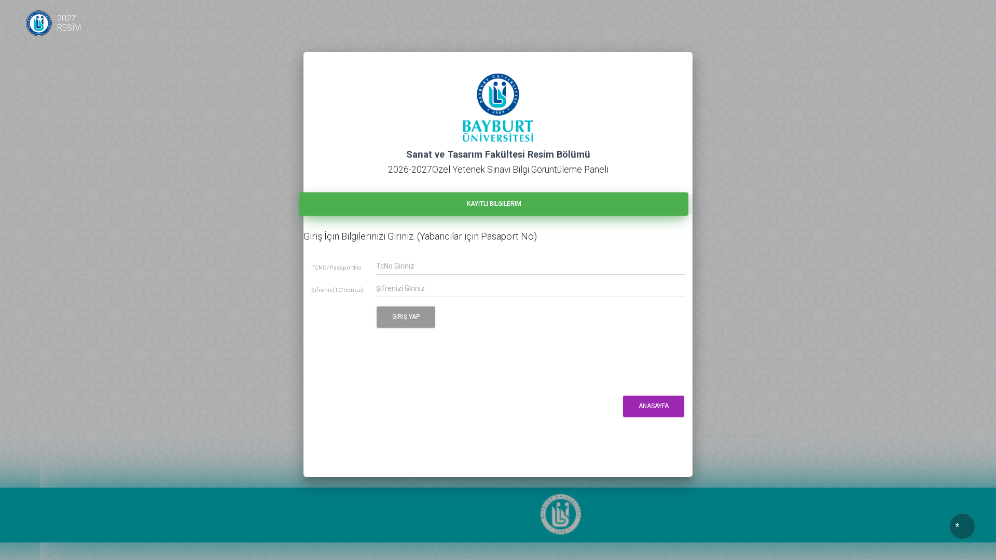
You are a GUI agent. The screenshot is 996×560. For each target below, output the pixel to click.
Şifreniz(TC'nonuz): (338, 290)
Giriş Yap (406, 316)
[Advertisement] (492, 445)
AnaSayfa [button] (654, 406)
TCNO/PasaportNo (336, 268)
